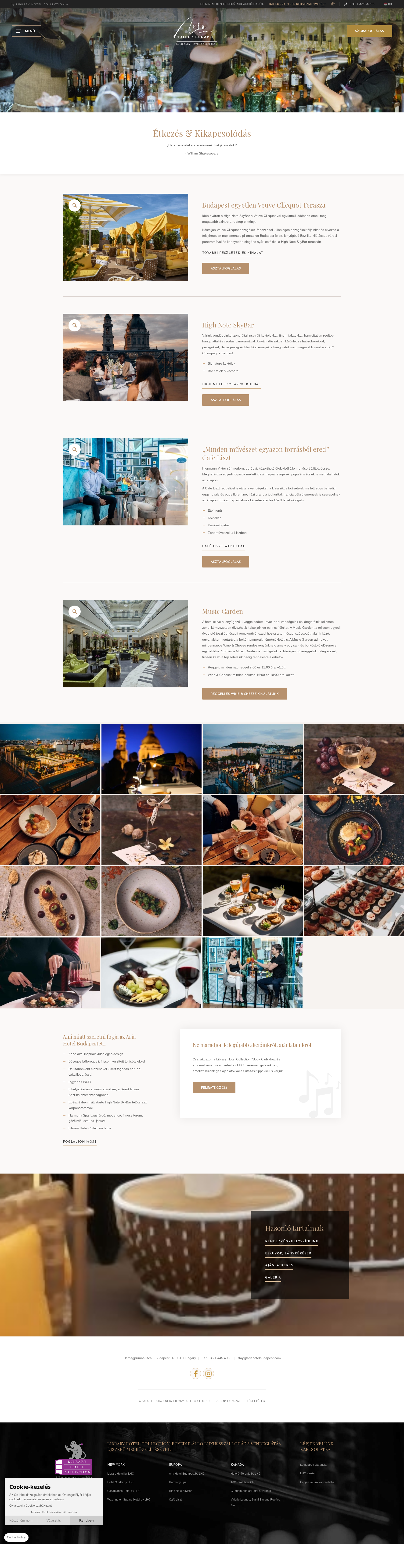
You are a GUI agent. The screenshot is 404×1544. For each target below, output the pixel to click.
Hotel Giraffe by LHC (120, 1482)
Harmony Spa (178, 1482)
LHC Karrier (307, 1473)
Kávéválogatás (219, 525)
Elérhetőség (255, 1401)
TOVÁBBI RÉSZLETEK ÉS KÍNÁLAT (232, 253)
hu (390, 4)
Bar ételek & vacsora (223, 371)
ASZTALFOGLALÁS (226, 268)
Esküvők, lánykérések (288, 1253)
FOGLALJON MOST (80, 1141)
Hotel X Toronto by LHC (246, 1473)
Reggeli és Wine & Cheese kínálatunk (245, 694)
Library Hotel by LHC (120, 1473)
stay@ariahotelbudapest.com (259, 1358)
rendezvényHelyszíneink (291, 1241)
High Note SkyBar (180, 1491)
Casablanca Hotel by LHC (124, 1491)
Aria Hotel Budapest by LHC (187, 1473)
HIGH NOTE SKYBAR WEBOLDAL (231, 384)
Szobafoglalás (369, 31)
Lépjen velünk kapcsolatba (317, 1482)
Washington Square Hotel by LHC (128, 1499)
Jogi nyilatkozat (228, 1401)
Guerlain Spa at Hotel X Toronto (251, 1491)
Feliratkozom (214, 1088)
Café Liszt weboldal (223, 546)
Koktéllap (214, 518)
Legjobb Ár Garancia (313, 1464)
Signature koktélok (221, 363)
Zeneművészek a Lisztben (227, 533)
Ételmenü (215, 510)
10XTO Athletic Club (243, 1482)
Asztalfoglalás (226, 400)
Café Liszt (175, 1499)
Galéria (273, 1277)
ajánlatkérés (279, 1265)
